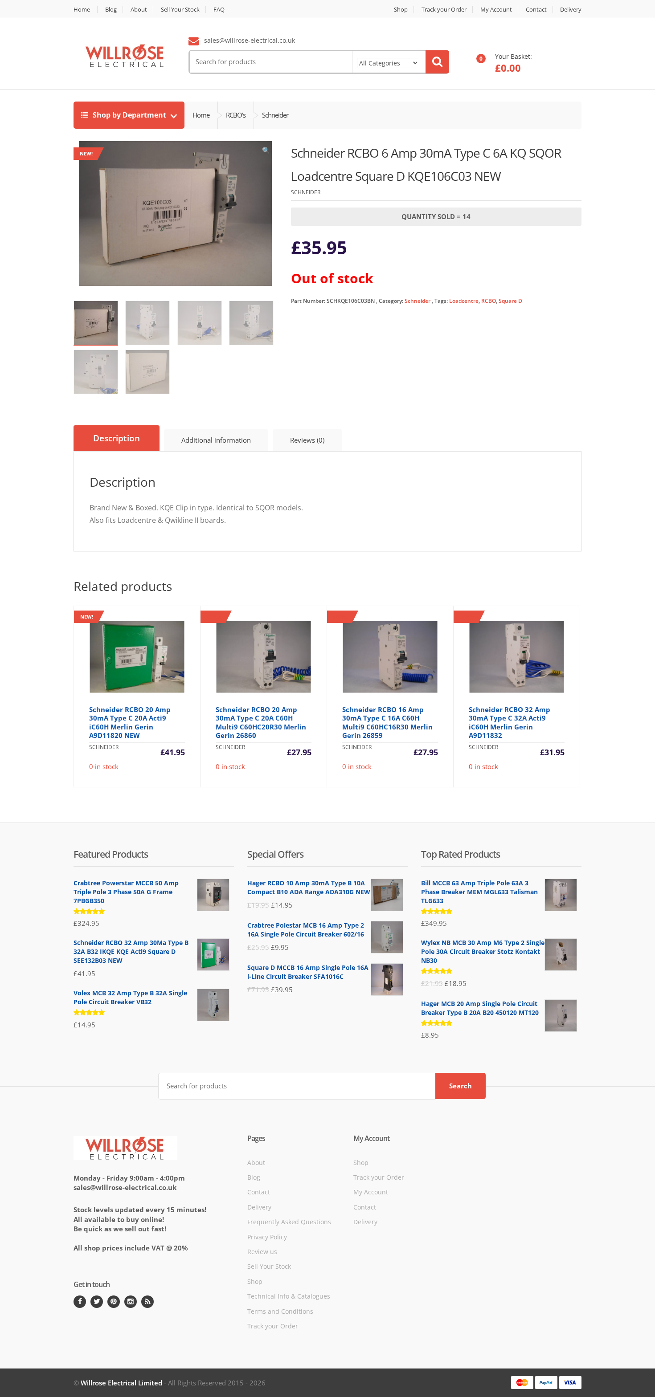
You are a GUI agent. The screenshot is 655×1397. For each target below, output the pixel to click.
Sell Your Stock (180, 9)
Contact (536, 9)
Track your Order (444, 9)
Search (460, 1085)
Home (82, 9)
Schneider (417, 301)
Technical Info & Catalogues (288, 1296)
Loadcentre (464, 301)
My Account (496, 9)
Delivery (570, 9)
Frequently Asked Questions (289, 1222)
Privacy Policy (267, 1237)
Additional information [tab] (216, 440)
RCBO (488, 301)
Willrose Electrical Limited (121, 1382)
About (139, 9)
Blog (111, 9)
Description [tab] (116, 438)
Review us (262, 1251)
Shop (401, 9)
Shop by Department (129, 115)
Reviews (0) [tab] (307, 440)
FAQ (219, 9)
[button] (266, 152)
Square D (510, 301)
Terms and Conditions (280, 1311)
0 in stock (132, 692)
